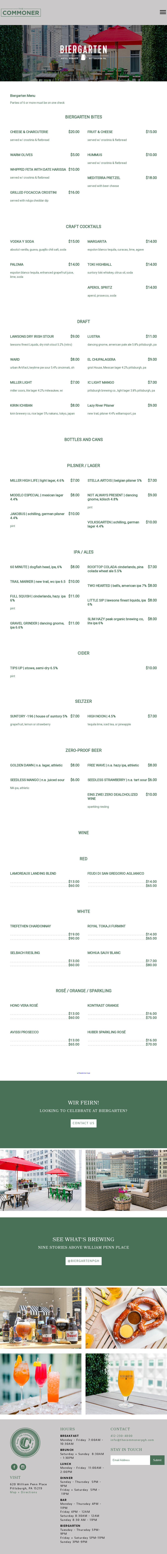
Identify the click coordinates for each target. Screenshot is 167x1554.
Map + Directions (23, 1492)
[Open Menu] (163, 12)
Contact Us (83, 1123)
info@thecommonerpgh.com (132, 1440)
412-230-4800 (122, 1436)
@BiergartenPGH (84, 1261)
